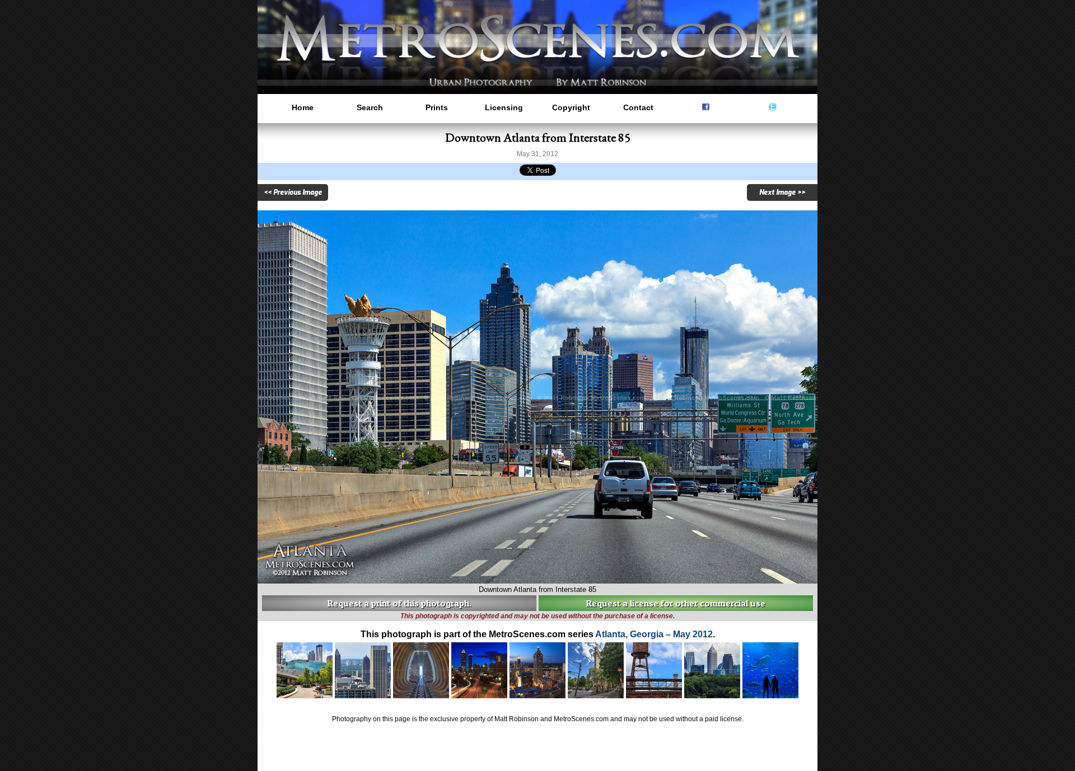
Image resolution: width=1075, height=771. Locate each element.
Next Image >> (782, 192)
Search (370, 107)
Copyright (571, 107)
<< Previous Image (293, 192)
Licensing (504, 107)
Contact (638, 107)
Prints (437, 107)
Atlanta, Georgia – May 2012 (654, 634)
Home (303, 107)
